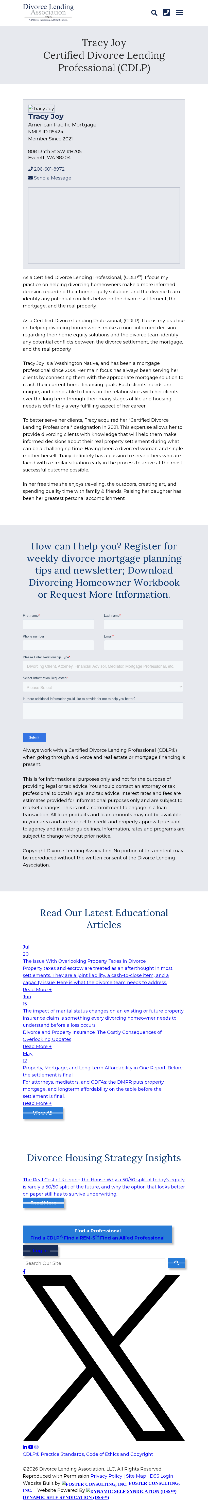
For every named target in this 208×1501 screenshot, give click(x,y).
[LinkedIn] (25, 1447)
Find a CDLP (46, 1238)
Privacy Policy (106, 1476)
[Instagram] (36, 1447)
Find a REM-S (81, 1238)
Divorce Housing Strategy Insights (104, 1157)
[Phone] (166, 12)
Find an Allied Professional (132, 1238)
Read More (43, 1203)
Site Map (136, 1476)
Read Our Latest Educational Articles (104, 918)
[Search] (154, 13)
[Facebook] (24, 1272)
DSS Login (161, 1476)
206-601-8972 (49, 169)
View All (43, 1113)
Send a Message (52, 178)
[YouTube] (31, 1447)
